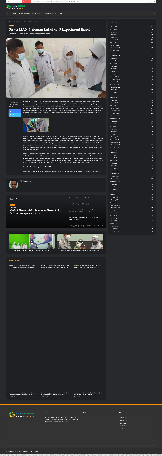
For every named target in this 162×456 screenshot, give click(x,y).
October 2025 (115, 53)
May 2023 (114, 129)
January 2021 (115, 202)
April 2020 (114, 223)
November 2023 (115, 113)
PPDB (61, 13)
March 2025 (114, 71)
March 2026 (114, 40)
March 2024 (114, 103)
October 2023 (115, 116)
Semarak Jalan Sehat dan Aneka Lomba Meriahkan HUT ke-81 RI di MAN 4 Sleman (88, 393)
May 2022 (114, 160)
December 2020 (115, 205)
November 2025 (115, 50)
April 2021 (114, 194)
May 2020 (114, 220)
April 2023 (114, 131)
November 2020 (115, 207)
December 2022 (115, 142)
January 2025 (115, 76)
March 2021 (114, 197)
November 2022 (115, 144)
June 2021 (114, 189)
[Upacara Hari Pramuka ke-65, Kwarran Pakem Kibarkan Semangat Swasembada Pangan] (24, 328)
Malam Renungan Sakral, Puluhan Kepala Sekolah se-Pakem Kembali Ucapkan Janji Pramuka (55, 393)
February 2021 (115, 200)
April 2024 (114, 100)
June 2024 (114, 95)
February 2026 (115, 42)
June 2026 (114, 32)
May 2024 (114, 97)
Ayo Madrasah (123, 426)
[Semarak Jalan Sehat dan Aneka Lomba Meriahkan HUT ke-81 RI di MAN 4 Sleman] (88, 328)
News (21, 22)
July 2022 (114, 155)
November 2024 (115, 82)
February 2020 (115, 228)
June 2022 (114, 158)
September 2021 (115, 181)
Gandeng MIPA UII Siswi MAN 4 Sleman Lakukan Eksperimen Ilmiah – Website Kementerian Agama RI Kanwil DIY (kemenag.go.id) (61, 171)
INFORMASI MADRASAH (50, 13)
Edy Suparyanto (25, 181)
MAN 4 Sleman (34, 451)
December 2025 (115, 47)
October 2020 (115, 210)
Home (9, 13)
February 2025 (115, 74)
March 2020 (114, 226)
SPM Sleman (123, 423)
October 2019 (115, 231)
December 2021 (115, 173)
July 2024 (114, 92)
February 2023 (115, 137)
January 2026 (115, 45)
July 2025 (114, 61)
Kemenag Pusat (124, 417)
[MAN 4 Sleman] (15, 7)
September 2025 (115, 55)
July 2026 (114, 29)
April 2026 (114, 37)
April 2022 (114, 163)
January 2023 (115, 139)
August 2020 (114, 213)
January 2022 (115, 171)
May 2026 (114, 34)
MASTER (16, 22)
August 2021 (114, 184)
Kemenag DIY (123, 420)
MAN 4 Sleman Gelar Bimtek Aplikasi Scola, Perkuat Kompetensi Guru (50, 1)
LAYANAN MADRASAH (37, 13)
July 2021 (113, 186)
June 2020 (114, 218)
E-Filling (122, 428)
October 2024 (115, 84)
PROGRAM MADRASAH (23, 13)
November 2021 (115, 176)
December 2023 (115, 110)
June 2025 (114, 63)
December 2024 (115, 79)
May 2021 (114, 192)
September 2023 (115, 118)
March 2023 (114, 134)
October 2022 (115, 147)
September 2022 (115, 150)
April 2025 (114, 68)
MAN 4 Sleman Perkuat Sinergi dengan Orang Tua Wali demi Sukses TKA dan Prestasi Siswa (37, 212)
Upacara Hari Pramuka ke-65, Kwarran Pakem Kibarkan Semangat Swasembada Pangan (22, 393)
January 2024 (115, 108)
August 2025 (114, 58)
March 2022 (114, 165)
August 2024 (114, 89)
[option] (56, 211)
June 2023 (114, 126)
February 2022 (115, 168)
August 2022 (114, 152)
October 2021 (115, 179)
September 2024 (115, 87)
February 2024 (115, 105)
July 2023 (114, 123)
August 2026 (114, 26)
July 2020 (114, 215)
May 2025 (114, 66)
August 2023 (114, 121)
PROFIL (14, 13)
